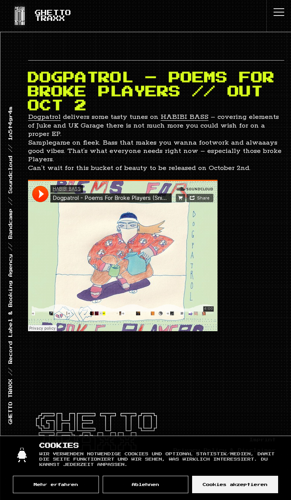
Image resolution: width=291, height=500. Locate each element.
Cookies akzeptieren (235, 484)
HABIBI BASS (184, 117)
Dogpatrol (44, 117)
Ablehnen (145, 484)
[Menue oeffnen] (279, 12)
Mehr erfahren (56, 484)
